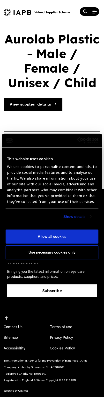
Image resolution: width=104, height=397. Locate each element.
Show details (74, 217)
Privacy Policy (61, 337)
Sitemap (11, 337)
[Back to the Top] (6, 318)
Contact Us (13, 326)
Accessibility (14, 348)
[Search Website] (85, 11)
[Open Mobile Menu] (94, 12)
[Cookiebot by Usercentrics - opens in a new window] (77, 140)
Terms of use (61, 326)
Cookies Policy (62, 348)
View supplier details (30, 104)
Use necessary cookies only (52, 252)
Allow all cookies (52, 236)
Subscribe (52, 290)
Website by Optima (16, 390)
